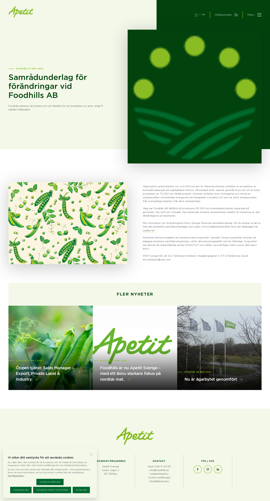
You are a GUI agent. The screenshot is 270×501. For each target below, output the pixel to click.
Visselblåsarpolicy (159, 481)
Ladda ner (149, 230)
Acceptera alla (20, 490)
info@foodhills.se (159, 470)
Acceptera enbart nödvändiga (52, 490)
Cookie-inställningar (50, 482)
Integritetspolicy (159, 474)
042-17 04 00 (163, 466)
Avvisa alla (81, 490)
